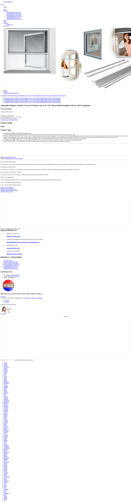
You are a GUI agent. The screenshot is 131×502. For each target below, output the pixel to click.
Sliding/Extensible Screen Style (14, 19)
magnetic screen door (11, 157)
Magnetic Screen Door (13, 236)
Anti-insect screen (8, 260)
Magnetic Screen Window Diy (8, 189)
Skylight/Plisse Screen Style (13, 17)
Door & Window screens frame (14, 15)
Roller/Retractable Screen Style (14, 13)
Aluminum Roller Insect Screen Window (13, 158)
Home (5, 9)
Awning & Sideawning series (14, 12)
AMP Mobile (39, 298)
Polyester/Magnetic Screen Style (14, 16)
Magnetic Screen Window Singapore (9, 190)
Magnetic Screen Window (7, 187)
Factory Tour (10, 24)
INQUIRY (3, 296)
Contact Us (6, 26)
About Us (6, 23)
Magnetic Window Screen (7, 191)
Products (6, 11)
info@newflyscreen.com (13, 276)
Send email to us (4, 119)
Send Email (3, 313)
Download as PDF (13, 119)
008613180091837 (8, 1)
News (5, 20)
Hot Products (27, 298)
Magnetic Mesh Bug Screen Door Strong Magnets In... (23, 242)
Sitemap (33, 298)
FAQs (5, 21)
